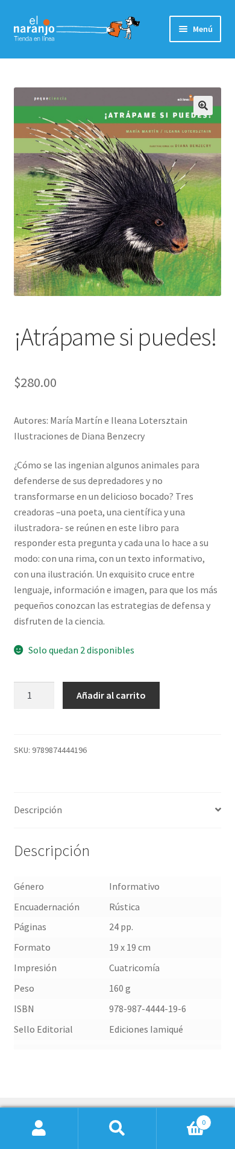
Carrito (181, 1118)
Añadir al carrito (111, 695)
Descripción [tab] (38, 810)
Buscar (117, 1128)
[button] (203, 105)
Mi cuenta (39, 1128)
